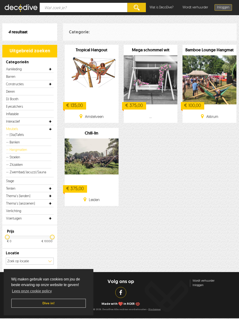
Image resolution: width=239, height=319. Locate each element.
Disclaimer (154, 309)
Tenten (10, 189)
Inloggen (223, 7)
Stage (10, 181)
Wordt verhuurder (195, 7)
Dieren (10, 92)
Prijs (10, 232)
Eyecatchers (14, 107)
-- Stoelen (13, 157)
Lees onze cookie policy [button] (32, 291)
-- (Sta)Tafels (15, 135)
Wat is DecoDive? (162, 7)
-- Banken (13, 142)
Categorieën (17, 62)
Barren (10, 77)
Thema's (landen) (18, 196)
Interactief (13, 122)
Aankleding (14, 69)
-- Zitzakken (14, 165)
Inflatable (12, 114)
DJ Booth (12, 99)
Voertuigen (14, 218)
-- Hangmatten (16, 150)
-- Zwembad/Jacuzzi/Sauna (26, 172)
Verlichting (13, 211)
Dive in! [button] (48, 303)
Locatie (12, 253)
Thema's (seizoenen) (20, 204)
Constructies (15, 84)
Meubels (12, 129)
